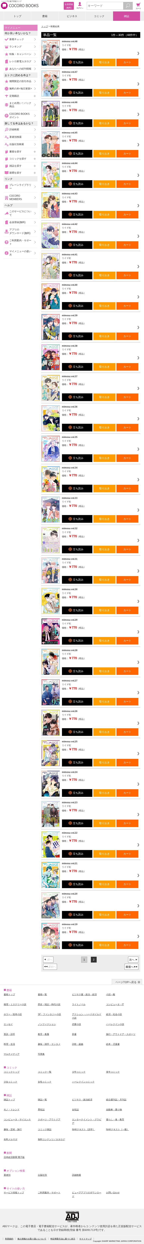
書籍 (44, 16)
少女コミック (10, 1082)
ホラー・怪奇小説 (13, 1014)
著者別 (7, 1175)
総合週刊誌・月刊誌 (116, 1099)
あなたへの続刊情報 (20, 68)
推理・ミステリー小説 (15, 1004)
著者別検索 (15, 137)
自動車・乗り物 (114, 1109)
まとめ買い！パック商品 (20, 105)
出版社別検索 (16, 144)
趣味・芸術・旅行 (13, 1129)
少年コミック (79, 1072)
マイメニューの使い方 (20, 253)
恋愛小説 (76, 1024)
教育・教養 (43, 1034)
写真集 (41, 1054)
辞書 (74, 1034)
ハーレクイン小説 (115, 1024)
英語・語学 (9, 1034)
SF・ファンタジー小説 (49, 1014)
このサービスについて (20, 213)
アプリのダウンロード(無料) (19, 231)
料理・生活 (9, 1044)
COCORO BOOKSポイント (19, 115)
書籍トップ (9, 994)
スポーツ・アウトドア (49, 1119)
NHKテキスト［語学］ (83, 1129)
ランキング (15, 46)
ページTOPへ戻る (125, 982)
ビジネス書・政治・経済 (84, 994)
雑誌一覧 (42, 1099)
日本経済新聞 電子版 (14, 1157)
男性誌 (41, 1109)
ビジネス (72, 16)
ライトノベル (79, 1004)
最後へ (130, 966)
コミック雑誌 (44, 1129)
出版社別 (42, 1175)
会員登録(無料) (17, 222)
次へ (131, 959)
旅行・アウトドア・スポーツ (120, 1034)
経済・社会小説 (114, 1014)
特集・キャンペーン (20, 54)
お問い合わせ (113, 1192)
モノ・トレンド (12, 1109)
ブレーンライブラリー (20, 187)
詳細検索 (14, 129)
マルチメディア (12, 1054)
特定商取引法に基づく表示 (62, 1239)
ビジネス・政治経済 (82, 1099)
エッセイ (8, 1024)
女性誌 (75, 1109)
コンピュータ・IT (115, 1004)
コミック (99, 16)
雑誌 (126, 16)
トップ (17, 16)
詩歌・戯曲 (77, 1044)
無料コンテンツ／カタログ (51, 1139)
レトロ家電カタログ (20, 61)
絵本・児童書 (113, 1044)
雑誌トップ (9, 1099)
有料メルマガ (10, 1139)
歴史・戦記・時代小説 (49, 1004)
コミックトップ (12, 1072)
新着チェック (16, 39)
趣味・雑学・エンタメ (49, 1044)
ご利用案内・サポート (20, 242)
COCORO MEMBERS (15, 197)
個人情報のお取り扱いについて (31, 1239)
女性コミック (44, 1082)
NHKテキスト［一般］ (117, 1129)
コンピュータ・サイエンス (17, 1119)
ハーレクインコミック (83, 1082)
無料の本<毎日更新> (20, 88)
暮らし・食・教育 (115, 1119)
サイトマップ (85, 1239)
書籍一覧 (42, 994)
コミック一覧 (44, 1072)
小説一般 (110, 994)
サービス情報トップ (14, 1192)
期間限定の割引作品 (20, 81)
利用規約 (9, 1239)
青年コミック (113, 1072)
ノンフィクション (47, 1024)
